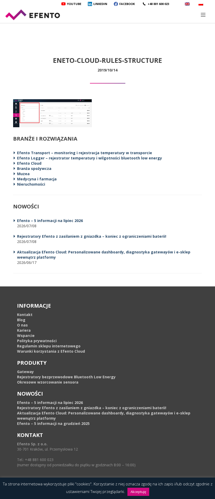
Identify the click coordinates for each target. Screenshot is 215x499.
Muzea (23, 173)
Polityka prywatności (37, 340)
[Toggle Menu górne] (107, 15)
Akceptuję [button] (138, 491)
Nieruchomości (31, 184)
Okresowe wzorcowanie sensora (47, 382)
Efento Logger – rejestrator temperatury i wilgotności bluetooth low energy (89, 158)
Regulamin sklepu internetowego (48, 345)
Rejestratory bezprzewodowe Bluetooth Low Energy (66, 376)
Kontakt (25, 314)
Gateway (25, 371)
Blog (21, 319)
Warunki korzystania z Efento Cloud (51, 351)
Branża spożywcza (34, 168)
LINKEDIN (100, 4)
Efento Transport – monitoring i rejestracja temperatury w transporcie (84, 152)
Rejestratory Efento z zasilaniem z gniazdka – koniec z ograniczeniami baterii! (91, 236)
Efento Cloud (29, 163)
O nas (22, 325)
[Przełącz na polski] (201, 4)
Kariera (24, 330)
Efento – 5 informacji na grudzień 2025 (53, 423)
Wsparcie (26, 335)
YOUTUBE (74, 4)
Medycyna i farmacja (37, 178)
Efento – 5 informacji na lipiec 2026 (50, 220)
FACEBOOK (127, 4)
